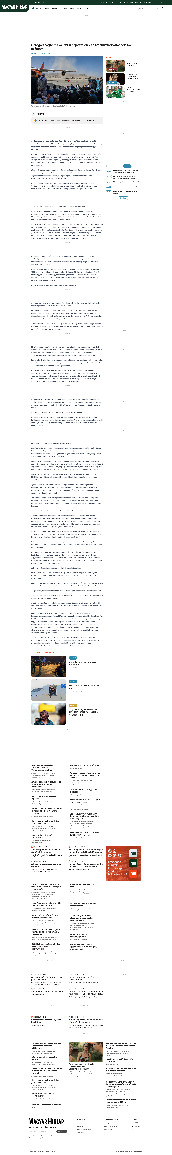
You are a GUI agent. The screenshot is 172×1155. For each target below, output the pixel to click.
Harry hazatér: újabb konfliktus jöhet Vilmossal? (125, 192)
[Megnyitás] (32, 8)
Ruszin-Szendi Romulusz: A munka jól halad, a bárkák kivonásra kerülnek (125, 187)
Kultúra (112, 69)
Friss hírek (37, 2)
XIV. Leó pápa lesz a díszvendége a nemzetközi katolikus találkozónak (133, 77)
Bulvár (88, 8)
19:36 (109, 186)
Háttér (65, 8)
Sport (72, 8)
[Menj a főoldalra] (14, 7)
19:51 (108, 182)
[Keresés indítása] (158, 8)
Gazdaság (55, 8)
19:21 (108, 192)
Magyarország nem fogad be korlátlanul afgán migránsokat (84, 710)
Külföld (46, 8)
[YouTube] (161, 2)
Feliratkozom (61, 1131)
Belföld (38, 8)
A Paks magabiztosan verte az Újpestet (133, 89)
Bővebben (123, 198)
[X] (165, 2)
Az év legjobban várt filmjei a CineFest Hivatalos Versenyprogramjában (134, 64)
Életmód (79, 8)
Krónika (73, 705)
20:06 (109, 176)
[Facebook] (158, 2)
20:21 (109, 171)
